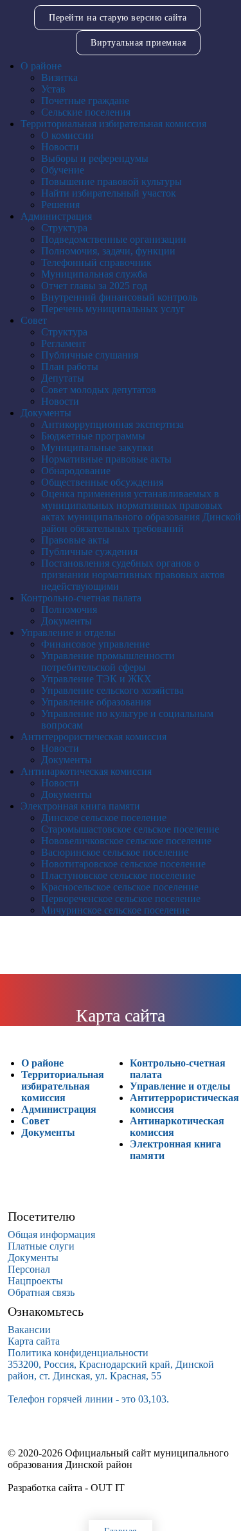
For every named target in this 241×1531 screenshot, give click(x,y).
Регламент (63, 343)
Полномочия (69, 609)
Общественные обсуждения (102, 482)
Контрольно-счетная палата (81, 597)
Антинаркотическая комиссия (86, 771)
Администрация (56, 216)
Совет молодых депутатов (98, 389)
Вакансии (29, 1329)
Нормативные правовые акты (106, 459)
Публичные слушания (89, 355)
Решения (60, 204)
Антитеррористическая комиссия (93, 736)
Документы (46, 412)
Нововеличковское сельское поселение (126, 840)
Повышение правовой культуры (111, 181)
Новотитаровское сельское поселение (123, 863)
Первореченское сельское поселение (121, 898)
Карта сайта (34, 1341)
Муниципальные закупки (97, 447)
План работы (69, 366)
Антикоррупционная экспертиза (112, 424)
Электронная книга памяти (80, 806)
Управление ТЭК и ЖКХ (96, 678)
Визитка (59, 77)
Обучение (62, 169)
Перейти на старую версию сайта (117, 17)
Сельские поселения (85, 112)
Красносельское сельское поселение (120, 886)
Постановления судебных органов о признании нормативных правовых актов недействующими (133, 575)
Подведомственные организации (113, 239)
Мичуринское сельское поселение (115, 910)
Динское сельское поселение (103, 817)
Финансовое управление (95, 644)
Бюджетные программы (93, 435)
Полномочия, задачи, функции (108, 250)
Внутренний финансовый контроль (119, 297)
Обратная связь (41, 1292)
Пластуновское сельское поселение (118, 875)
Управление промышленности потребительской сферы (108, 661)
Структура (64, 227)
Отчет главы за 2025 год (94, 285)
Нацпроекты (35, 1280)
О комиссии (67, 135)
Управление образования (96, 701)
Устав (53, 89)
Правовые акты (75, 540)
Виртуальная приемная (138, 43)
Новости (60, 146)
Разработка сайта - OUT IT (66, 1487)
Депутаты (62, 378)
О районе (41, 65)
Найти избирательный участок (108, 193)
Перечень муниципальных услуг (113, 308)
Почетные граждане (85, 100)
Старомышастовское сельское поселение (130, 829)
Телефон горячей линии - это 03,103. (88, 1399)
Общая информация (51, 1234)
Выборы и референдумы (94, 158)
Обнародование (76, 470)
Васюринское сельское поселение (114, 852)
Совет (34, 320)
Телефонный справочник (96, 262)
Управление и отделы (68, 632)
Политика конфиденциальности (78, 1352)
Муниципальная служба (94, 274)
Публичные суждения (89, 551)
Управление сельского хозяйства (112, 690)
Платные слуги (41, 1246)
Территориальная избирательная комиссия (113, 123)
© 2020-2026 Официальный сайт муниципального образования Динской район (118, 1458)
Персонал (29, 1269)
